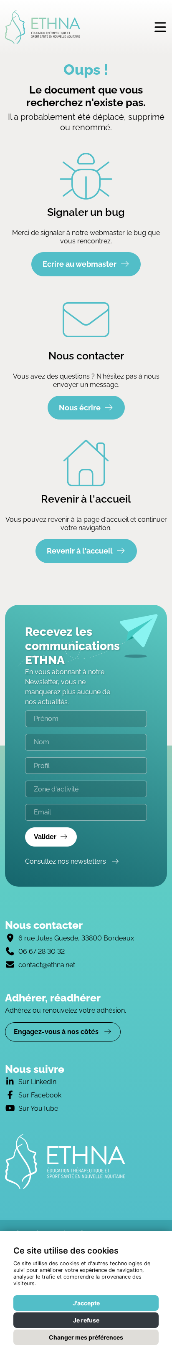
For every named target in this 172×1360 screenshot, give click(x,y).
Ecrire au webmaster (79, 264)
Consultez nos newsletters (66, 861)
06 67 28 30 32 (41, 952)
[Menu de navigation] (160, 27)
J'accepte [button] (86, 1303)
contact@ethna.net (46, 965)
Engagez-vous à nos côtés (57, 1032)
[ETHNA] (86, 1161)
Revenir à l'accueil (80, 550)
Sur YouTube (38, 1108)
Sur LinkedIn (37, 1082)
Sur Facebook (39, 1095)
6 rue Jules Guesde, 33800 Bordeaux (76, 938)
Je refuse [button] (86, 1320)
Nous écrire (80, 407)
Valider (45, 837)
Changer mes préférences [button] (86, 1337)
